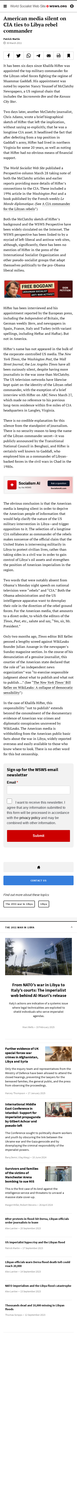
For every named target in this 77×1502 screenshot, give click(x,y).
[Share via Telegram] (39, 55)
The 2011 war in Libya (19, 904)
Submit (38, 836)
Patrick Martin (11, 38)
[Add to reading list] (68, 55)
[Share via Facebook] (8, 55)
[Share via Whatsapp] (29, 55)
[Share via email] (48, 55)
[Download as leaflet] (59, 55)
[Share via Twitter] (19, 55)
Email (11, 782)
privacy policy (29, 818)
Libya (43, 904)
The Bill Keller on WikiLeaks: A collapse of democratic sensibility (38, 687)
